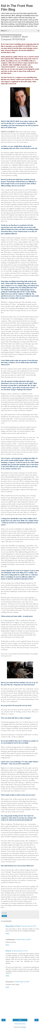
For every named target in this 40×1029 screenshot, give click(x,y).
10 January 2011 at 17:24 (19, 951)
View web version (20, 1023)
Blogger (23, 1027)
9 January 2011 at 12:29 (28, 926)
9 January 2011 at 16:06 (23, 939)
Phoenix (8, 951)
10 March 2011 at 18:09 (21, 981)
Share (4, 916)
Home (20, 1020)
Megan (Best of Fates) (13, 926)
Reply (7, 933)
